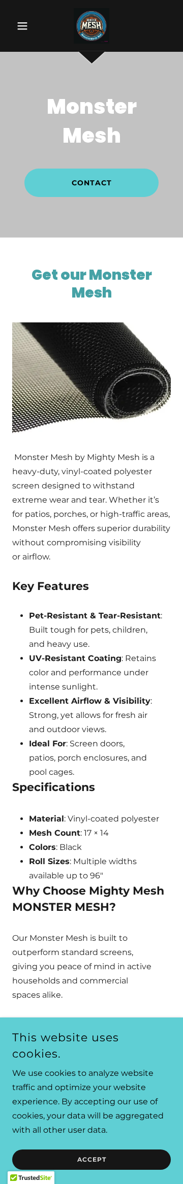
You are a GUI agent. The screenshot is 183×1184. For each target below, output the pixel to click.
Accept (91, 1160)
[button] (24, 26)
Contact (92, 182)
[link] (91, 26)
